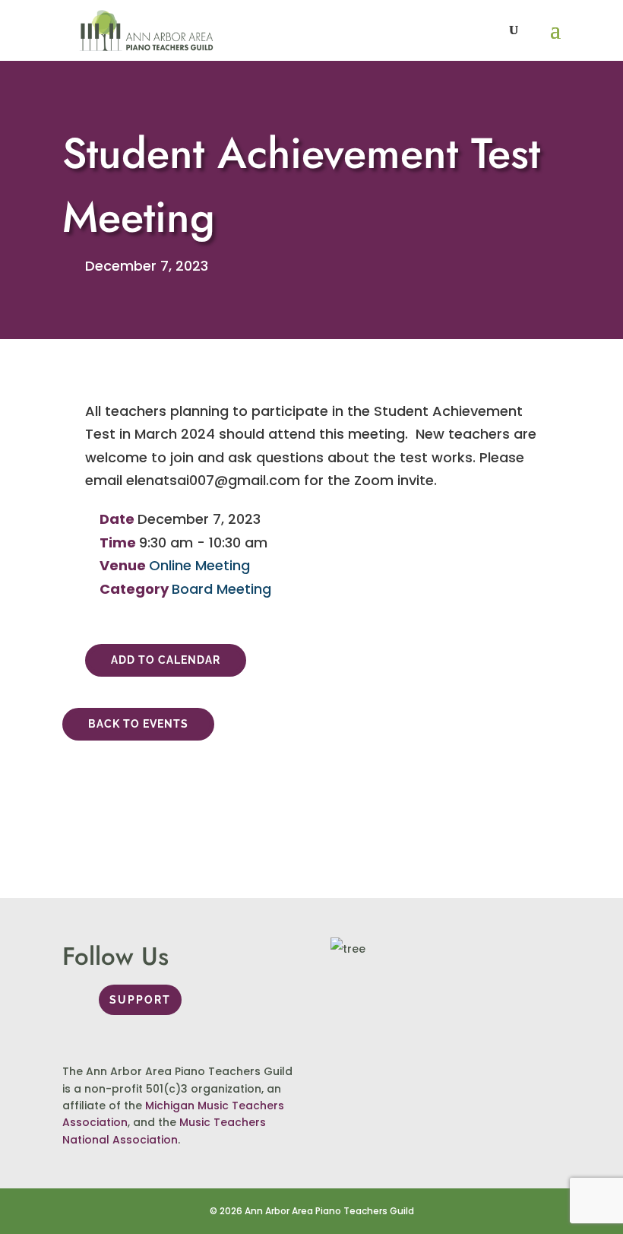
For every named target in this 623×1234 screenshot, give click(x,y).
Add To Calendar (165, 660)
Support (140, 1000)
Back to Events (138, 724)
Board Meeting (221, 588)
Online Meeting (199, 565)
